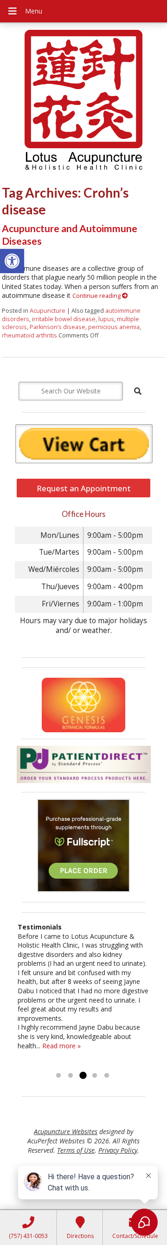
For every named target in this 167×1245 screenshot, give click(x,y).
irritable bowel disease (64, 319)
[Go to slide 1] (58, 1075)
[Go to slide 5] (106, 1075)
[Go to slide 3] (82, 1075)
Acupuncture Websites (65, 1131)
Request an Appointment (84, 488)
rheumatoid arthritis (29, 335)
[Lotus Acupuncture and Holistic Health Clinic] (83, 101)
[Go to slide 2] (70, 1075)
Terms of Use (76, 1150)
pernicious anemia (114, 327)
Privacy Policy (117, 1150)
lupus (106, 319)
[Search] (138, 391)
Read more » (61, 1045)
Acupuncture (47, 311)
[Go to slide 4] (94, 1075)
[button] (12, 261)
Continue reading (97, 296)
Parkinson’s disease (57, 327)
